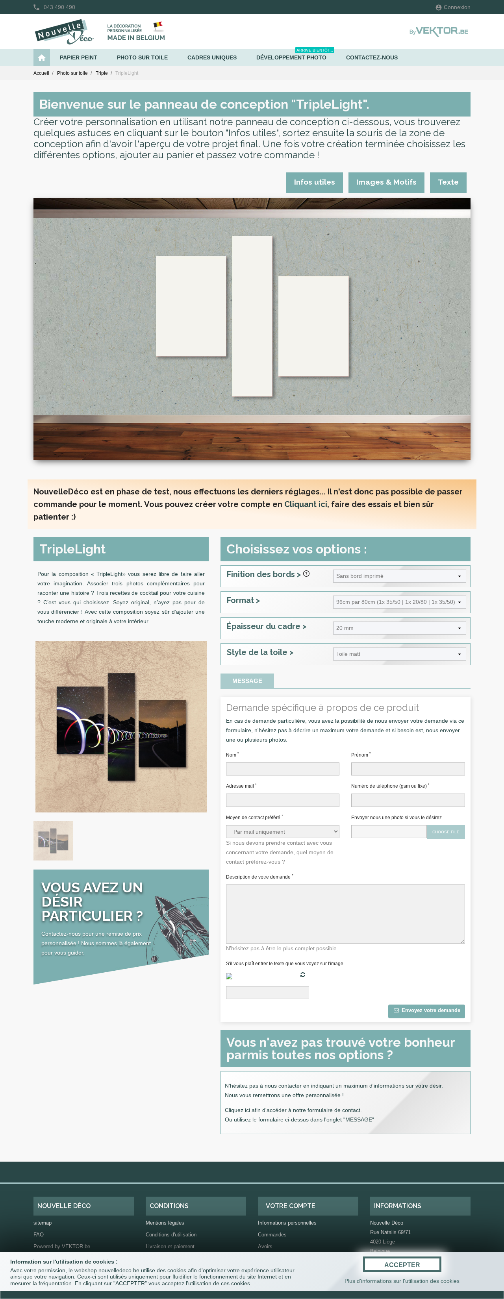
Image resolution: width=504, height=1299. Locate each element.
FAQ (38, 1235)
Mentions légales (165, 1223)
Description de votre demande (259, 876)
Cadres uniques (212, 57)
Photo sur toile (142, 57)
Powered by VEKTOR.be (61, 1246)
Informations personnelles (287, 1223)
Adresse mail (241, 786)
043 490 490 (59, 7)
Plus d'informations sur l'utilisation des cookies (402, 1281)
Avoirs (265, 1246)
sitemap (42, 1223)
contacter (290, 1085)
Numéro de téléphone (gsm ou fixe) (390, 786)
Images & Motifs (386, 182)
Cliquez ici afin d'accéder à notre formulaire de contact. (293, 1110)
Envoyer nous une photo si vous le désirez (396, 817)
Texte (448, 182)
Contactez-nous (372, 57)
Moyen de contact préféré (254, 817)
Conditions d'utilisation (171, 1235)
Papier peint (78, 57)
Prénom (361, 754)
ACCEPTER (402, 1265)
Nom (232, 754)
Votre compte (290, 1206)
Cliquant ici (305, 504)
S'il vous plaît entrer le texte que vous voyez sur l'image (284, 963)
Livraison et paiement (170, 1246)
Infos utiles (314, 182)
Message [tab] (247, 680)
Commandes (272, 1235)
